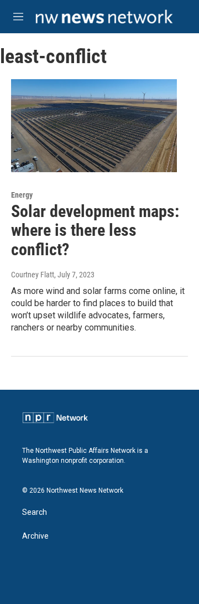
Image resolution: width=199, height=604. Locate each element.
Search (34, 512)
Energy (22, 194)
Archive (35, 536)
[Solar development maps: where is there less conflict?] (94, 125)
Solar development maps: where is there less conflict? (95, 231)
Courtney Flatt (32, 274)
